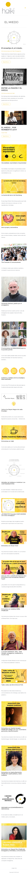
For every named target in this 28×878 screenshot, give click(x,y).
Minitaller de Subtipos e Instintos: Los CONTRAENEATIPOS (13, 483)
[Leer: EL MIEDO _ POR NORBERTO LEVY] (14, 117)
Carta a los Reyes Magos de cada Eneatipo (11, 410)
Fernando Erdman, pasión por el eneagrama (11, 304)
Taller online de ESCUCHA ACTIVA (12, 685)
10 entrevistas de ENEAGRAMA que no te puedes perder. (13, 349)
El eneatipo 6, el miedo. (11, 48)
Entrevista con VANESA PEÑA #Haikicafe (10, 609)
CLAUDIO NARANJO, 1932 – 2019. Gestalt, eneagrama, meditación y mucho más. (12, 653)
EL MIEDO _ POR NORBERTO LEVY (9, 128)
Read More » (6, 62)
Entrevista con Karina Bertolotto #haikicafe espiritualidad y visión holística (11, 774)
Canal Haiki (4, 132)
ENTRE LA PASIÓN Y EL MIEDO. (11, 89)
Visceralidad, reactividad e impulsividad (13, 163)
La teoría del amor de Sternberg (11, 195)
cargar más (14, 868)
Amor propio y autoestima (9, 227)
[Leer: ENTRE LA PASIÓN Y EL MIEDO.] (14, 77)
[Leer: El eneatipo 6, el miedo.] (14, 37)
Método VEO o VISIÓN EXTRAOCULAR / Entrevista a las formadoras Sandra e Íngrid (13, 577)
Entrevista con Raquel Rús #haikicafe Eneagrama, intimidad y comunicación (13, 850)
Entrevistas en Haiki (7, 441)
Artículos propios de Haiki (8, 51)
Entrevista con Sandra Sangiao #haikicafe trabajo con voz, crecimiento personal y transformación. (13, 729)
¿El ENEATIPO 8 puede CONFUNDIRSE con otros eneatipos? (13, 514)
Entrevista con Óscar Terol (9, 545)
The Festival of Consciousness (11, 262)
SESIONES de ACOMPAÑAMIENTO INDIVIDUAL (12, 808)
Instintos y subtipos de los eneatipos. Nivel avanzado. (13, 378)
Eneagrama (18, 51)
